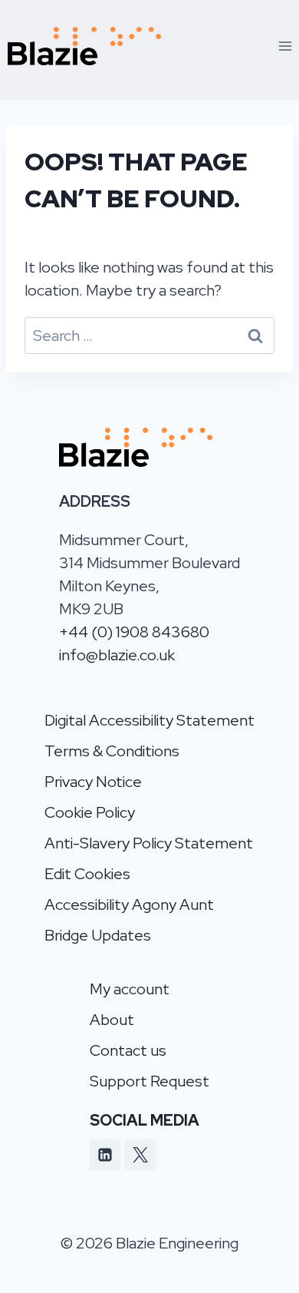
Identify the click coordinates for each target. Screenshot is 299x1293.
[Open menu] (285, 46)
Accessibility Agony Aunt (129, 904)
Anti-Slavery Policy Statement (148, 843)
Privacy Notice (93, 782)
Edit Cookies (87, 874)
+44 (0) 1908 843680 (134, 632)
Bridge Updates (97, 935)
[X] (140, 1154)
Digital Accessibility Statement (149, 720)
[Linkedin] (105, 1154)
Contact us (128, 1050)
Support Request (149, 1081)
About (112, 1020)
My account (129, 989)
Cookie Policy (89, 812)
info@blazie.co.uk (117, 655)
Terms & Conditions (111, 751)
